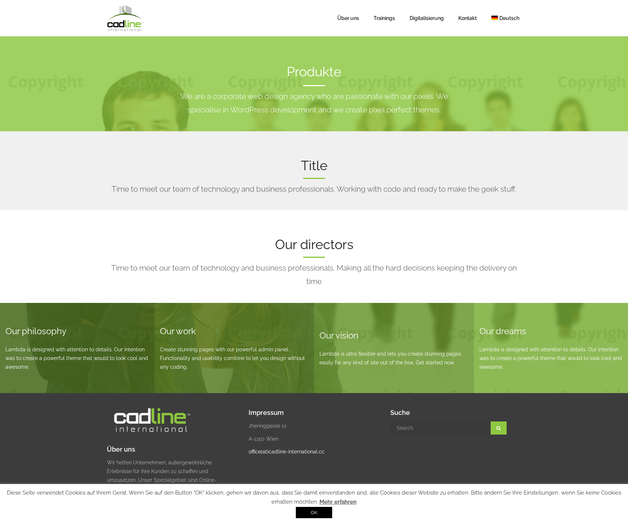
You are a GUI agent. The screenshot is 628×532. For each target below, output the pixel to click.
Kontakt (467, 18)
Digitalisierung (427, 18)
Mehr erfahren (338, 502)
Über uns (348, 18)
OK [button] (314, 512)
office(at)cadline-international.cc (287, 452)
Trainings (384, 18)
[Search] (499, 428)
